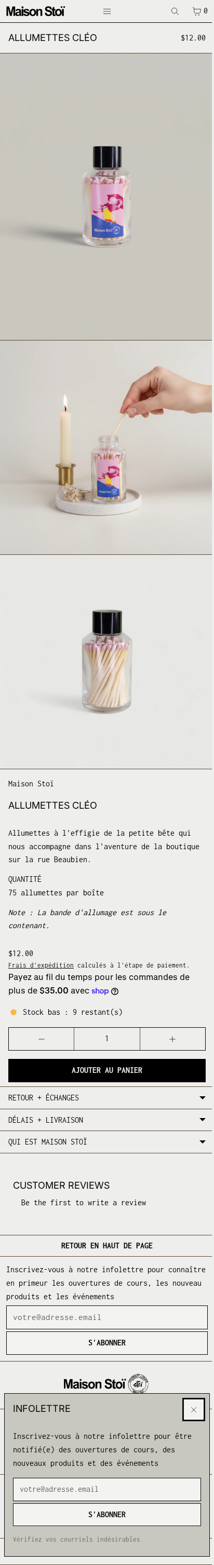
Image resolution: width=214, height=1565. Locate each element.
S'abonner (104, 1514)
